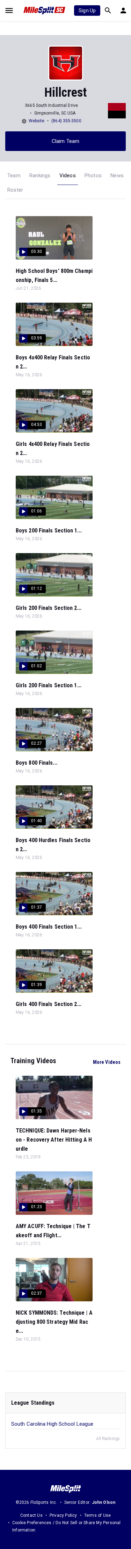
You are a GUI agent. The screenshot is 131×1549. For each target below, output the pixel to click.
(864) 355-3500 (66, 120)
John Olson (104, 1502)
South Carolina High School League (52, 1424)
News (117, 175)
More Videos (107, 1062)
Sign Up (87, 10)
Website (37, 120)
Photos (93, 175)
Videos (67, 175)
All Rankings (108, 1438)
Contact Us (31, 1515)
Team (14, 175)
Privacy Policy (63, 1515)
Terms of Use (97, 1515)
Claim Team (65, 141)
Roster (15, 190)
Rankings (40, 175)
